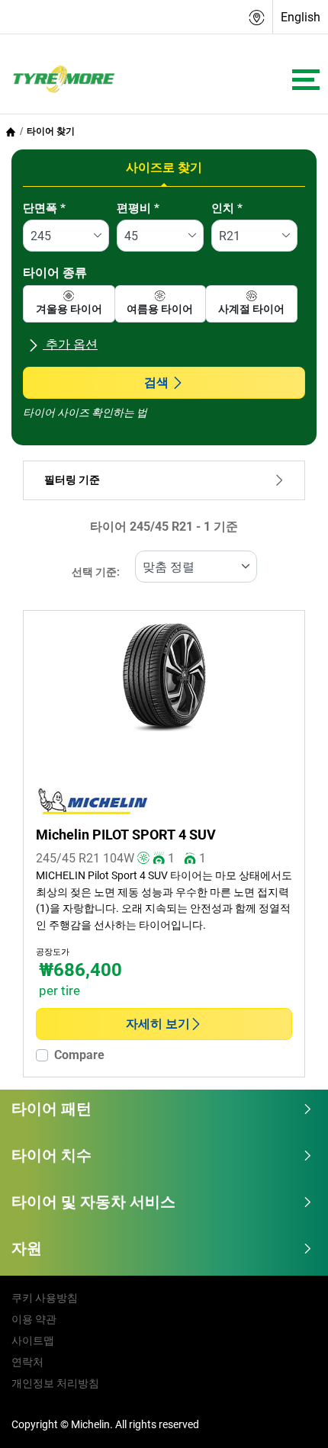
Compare (79, 1055)
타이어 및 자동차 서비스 (93, 1201)
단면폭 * (44, 208)
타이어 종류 (55, 272)
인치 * (227, 208)
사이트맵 (32, 1340)
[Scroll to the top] (288, 1415)
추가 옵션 (70, 344)
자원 (26, 1248)
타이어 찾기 (51, 131)
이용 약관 (33, 1319)
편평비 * (138, 208)
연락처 (27, 1362)
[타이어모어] (59, 80)
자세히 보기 (158, 1023)
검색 (156, 382)
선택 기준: (96, 572)
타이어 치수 (51, 1155)
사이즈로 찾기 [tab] (164, 167)
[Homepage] (10, 131)
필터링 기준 (72, 480)
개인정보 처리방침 (55, 1383)
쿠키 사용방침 (44, 1298)
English (300, 17)
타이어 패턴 (51, 1108)
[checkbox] (69, 304)
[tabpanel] (164, 313)
